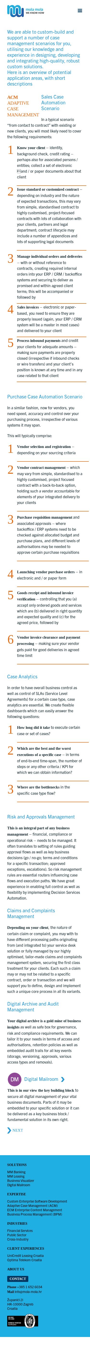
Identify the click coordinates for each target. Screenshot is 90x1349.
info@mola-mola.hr (28, 1291)
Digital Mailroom (41, 1079)
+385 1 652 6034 (29, 1287)
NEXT (17, 1130)
